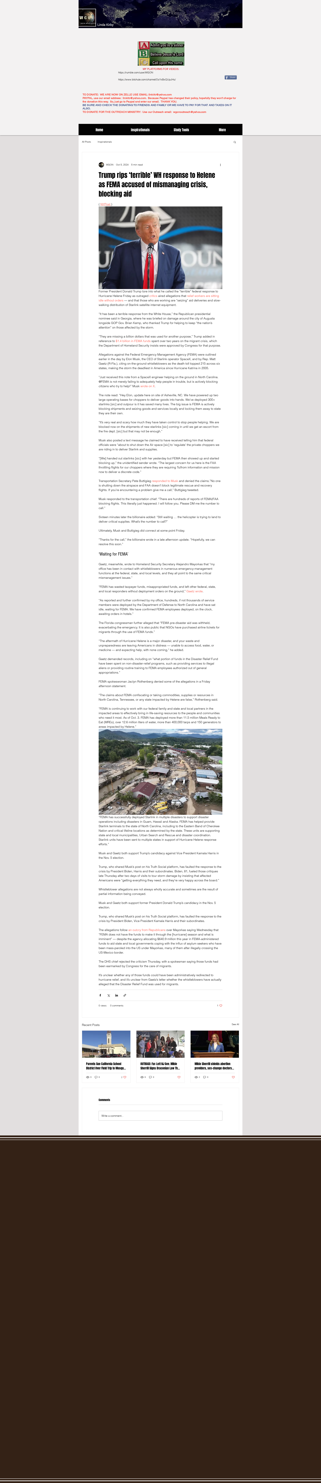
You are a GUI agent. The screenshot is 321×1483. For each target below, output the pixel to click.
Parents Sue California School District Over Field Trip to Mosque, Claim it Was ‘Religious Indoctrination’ (106, 1066)
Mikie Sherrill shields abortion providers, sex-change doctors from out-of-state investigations (214, 1066)
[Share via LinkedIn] (116, 995)
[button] (234, 142)
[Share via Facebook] (100, 995)
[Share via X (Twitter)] (108, 995)
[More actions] (220, 165)
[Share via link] (124, 995)
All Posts (86, 141)
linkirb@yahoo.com (160, 94)
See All (235, 1024)
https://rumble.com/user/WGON (135, 72)
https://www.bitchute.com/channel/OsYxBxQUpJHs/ (147, 79)
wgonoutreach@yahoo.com (189, 112)
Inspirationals (105, 141)
